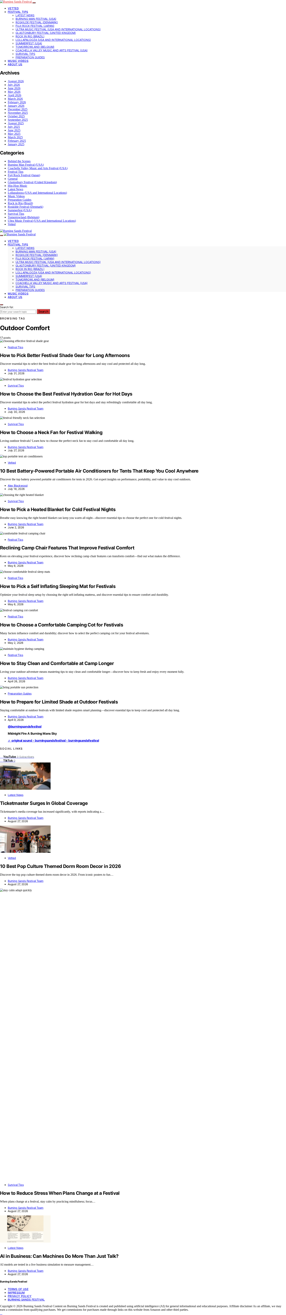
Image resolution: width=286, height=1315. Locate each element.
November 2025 (18, 112)
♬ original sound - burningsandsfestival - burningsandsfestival (53, 740)
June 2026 (14, 88)
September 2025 (18, 119)
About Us (15, 64)
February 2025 (17, 140)
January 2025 (16, 144)
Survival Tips (25, 53)
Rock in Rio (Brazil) (30, 36)
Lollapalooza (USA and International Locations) (53, 39)
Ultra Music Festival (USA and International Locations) (58, 29)
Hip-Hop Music (17, 185)
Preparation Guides (30, 57)
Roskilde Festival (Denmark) (37, 22)
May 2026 (14, 91)
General (13, 178)
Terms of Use (18, 1289)
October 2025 (16, 116)
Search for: (7, 307)
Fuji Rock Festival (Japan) (35, 25)
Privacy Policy (20, 1296)
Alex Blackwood (18, 485)
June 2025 (14, 130)
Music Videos (18, 60)
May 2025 (14, 133)
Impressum (16, 1292)
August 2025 (16, 123)
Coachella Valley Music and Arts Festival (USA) (52, 50)
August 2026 (16, 81)
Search (43, 311)
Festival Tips (18, 11)
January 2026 (16, 105)
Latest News (25, 15)
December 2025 (17, 109)
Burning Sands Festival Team (25, 370)
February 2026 (17, 102)
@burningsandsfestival (24, 726)
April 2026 (14, 95)
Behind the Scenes (19, 161)
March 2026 (15, 98)
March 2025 (15, 137)
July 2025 (14, 126)
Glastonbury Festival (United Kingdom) (46, 32)
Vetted (13, 8)
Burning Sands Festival (26, 1299)
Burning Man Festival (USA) (36, 18)
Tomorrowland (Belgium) (35, 46)
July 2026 (14, 84)
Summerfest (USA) (29, 43)
